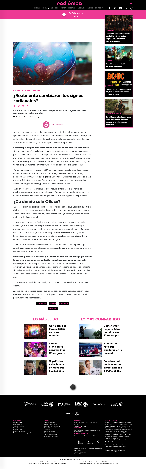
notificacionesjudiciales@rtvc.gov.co (115, 446)
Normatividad (17, 428)
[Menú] (15, 4)
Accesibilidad (78, 454)
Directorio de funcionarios (51, 433)
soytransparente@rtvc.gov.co (114, 452)
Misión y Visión (17, 424)
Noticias (37, 8)
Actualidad (53, 308)
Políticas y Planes (18, 429)
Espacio (53, 303)
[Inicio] (69, 3)
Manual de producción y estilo (22, 433)
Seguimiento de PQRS (111, 438)
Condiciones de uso (80, 452)
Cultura (63, 8)
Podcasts (71, 8)
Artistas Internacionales (28, 90)
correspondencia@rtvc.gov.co (114, 429)
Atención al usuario (49, 422)
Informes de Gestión (19, 431)
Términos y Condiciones (51, 436)
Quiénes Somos (18, 422)
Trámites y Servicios (49, 431)
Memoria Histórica (86, 355)
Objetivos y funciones (19, 426)
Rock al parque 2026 (31, 338)
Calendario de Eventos (85, 8)
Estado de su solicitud (50, 434)
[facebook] (14, 106)
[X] (19, 106)
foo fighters (110, 30)
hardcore (109, 60)
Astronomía (42, 303)
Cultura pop (64, 303)
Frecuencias (99, 8)
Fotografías (84, 338)
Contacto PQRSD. (121, 431)
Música (45, 8)
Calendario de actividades (52, 426)
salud (82, 373)
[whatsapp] (23, 106)
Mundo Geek (54, 8)
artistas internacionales (114, 113)
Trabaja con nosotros (50, 424)
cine (27, 355)
